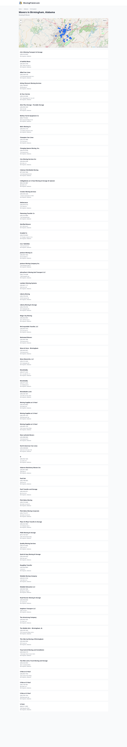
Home (20, 9)
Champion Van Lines (26, 137)
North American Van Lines (28, 446)
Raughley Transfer (26, 565)
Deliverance (24, 202)
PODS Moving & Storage (28, 532)
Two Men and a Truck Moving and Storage (34, 661)
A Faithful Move (25, 61)
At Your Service (25, 94)
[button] (63, 34)
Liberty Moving (25, 294)
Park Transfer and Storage (28, 489)
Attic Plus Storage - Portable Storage (32, 105)
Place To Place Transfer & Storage (31, 522)
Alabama (26, 9)
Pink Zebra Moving (26, 500)
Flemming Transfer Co (27, 213)
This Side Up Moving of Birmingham (31, 639)
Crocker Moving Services (28, 192)
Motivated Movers (26, 337)
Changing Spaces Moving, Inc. (29, 148)
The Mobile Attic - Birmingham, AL (31, 628)
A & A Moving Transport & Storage (31, 52)
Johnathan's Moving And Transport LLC (32, 272)
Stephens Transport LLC (28, 608)
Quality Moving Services (28, 543)
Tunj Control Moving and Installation (32, 650)
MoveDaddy (24, 370)
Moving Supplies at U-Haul (28, 402)
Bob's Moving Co (25, 126)
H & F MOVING (25, 244)
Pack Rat (23, 478)
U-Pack (22, 704)
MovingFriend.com (31, 3)
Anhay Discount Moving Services (30, 83)
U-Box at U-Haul (25, 671)
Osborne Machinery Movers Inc (30, 467)
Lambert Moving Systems (28, 283)
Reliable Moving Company (28, 576)
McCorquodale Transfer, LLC (29, 326)
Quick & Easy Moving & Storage (30, 554)
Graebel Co (23, 233)
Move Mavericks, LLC (27, 359)
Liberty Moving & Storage (28, 305)
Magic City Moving (26, 316)
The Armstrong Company (28, 617)
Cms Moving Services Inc (28, 159)
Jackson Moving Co (26, 253)
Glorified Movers (25, 224)
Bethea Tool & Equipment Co (29, 116)
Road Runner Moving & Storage (30, 598)
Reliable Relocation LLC (27, 587)
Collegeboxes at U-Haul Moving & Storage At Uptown (37, 181)
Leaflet (93, 46)
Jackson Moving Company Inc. (30, 263)
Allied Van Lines (25, 72)
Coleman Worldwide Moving (29, 170)
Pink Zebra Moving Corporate (29, 511)
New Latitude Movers (27, 435)
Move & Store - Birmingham (29, 348)
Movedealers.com (26, 391)
